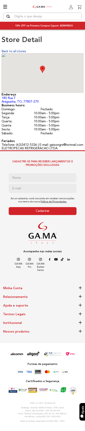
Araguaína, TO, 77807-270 (20, 99)
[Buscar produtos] (9, 16)
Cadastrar (42, 211)
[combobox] (42, 16)
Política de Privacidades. (54, 201)
